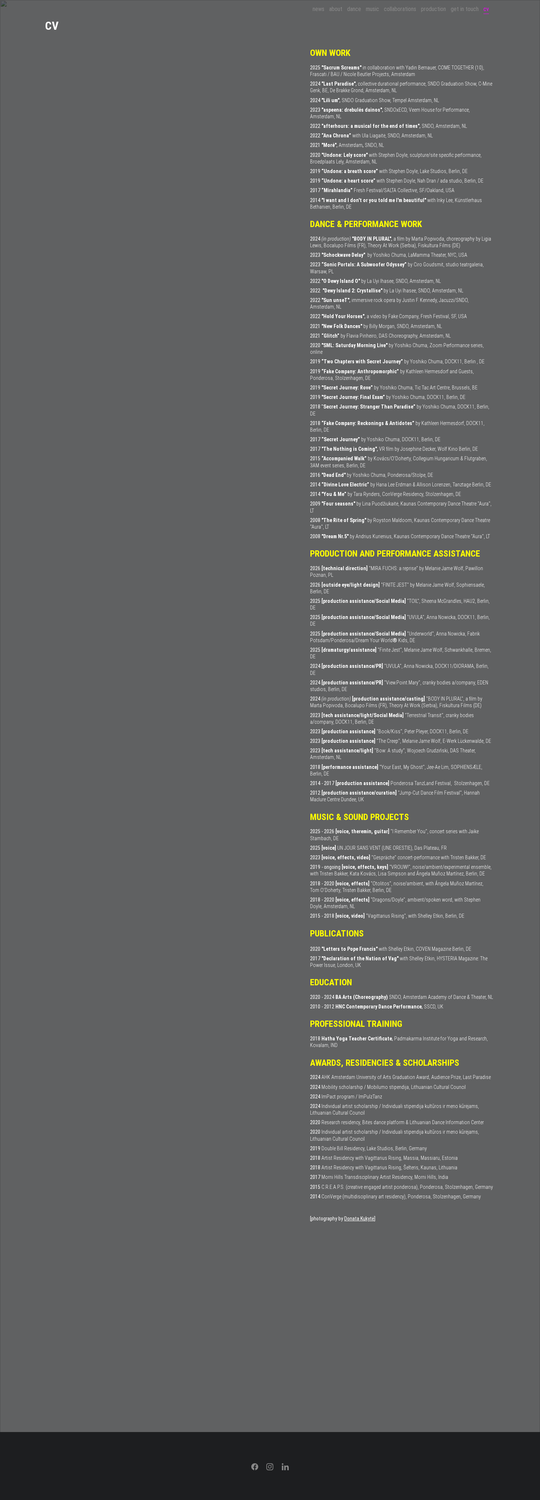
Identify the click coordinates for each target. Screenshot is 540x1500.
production (433, 9)
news (318, 9)
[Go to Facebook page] (254, 1466)
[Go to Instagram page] (269, 1466)
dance (354, 9)
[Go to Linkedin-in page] (285, 1466)
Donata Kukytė (359, 1219)
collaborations (400, 9)
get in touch (465, 9)
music (372, 9)
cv (486, 9)
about (335, 9)
